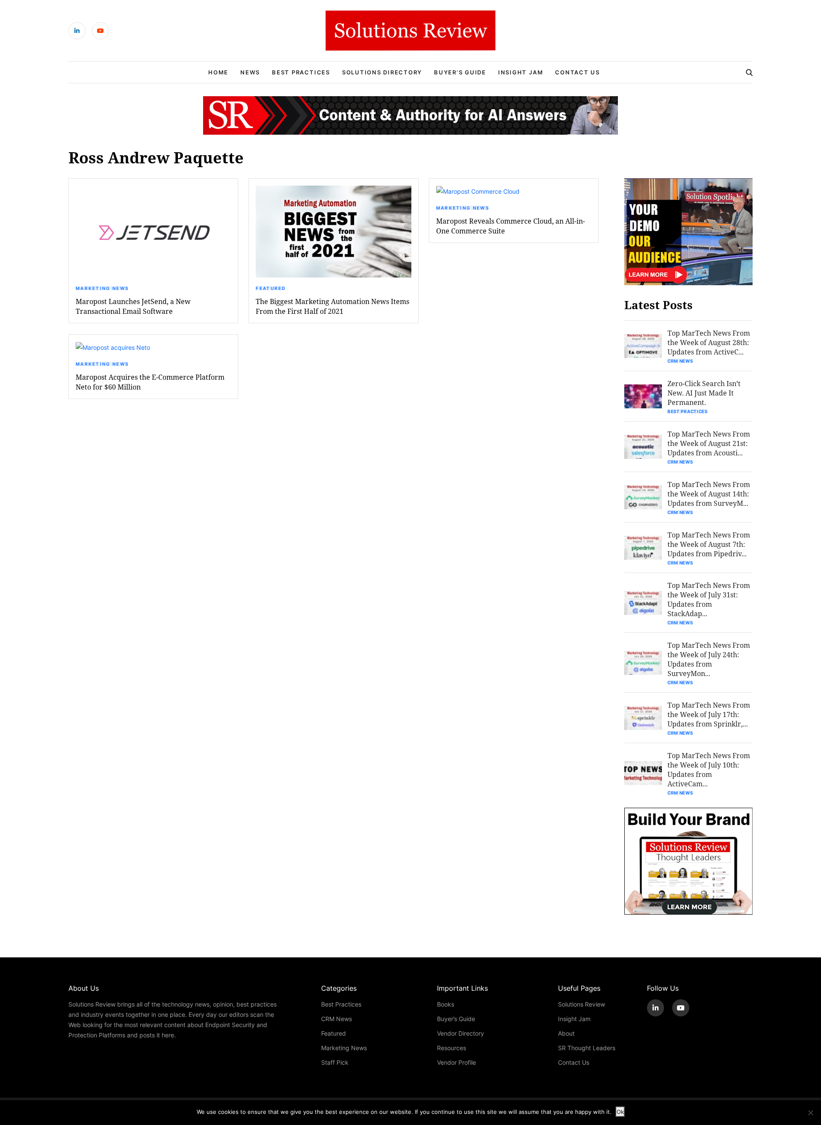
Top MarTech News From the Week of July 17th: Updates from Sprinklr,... (708, 714)
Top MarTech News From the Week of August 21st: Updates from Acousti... (708, 443)
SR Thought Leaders (586, 1048)
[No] (810, 1112)
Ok (620, 1111)
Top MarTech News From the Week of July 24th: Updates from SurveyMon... (708, 659)
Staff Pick (334, 1062)
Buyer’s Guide (460, 72)
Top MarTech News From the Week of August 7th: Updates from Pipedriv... (708, 544)
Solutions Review (581, 1004)
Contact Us (577, 72)
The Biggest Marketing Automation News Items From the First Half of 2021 (332, 306)
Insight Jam (520, 72)
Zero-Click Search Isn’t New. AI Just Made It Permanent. (704, 393)
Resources (451, 1048)
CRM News (680, 361)
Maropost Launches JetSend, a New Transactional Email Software (133, 306)
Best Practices (301, 72)
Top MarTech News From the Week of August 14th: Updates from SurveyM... (708, 494)
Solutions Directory (382, 72)
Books (445, 1004)
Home (218, 72)
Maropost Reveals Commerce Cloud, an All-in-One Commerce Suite (510, 225)
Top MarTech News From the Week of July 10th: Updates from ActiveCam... (708, 769)
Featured (271, 288)
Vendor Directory (460, 1033)
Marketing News (102, 288)
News (250, 72)
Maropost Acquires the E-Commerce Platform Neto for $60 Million (150, 381)
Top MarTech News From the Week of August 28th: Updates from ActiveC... (708, 342)
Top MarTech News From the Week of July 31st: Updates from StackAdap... (708, 599)
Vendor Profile (456, 1062)
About (566, 1033)
